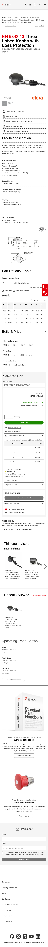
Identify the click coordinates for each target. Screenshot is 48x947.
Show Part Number (22, 291)
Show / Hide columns (35, 287)
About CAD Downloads (16, 512)
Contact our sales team (24, 529)
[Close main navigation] (44, 4)
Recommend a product (16, 435)
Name (4, 834)
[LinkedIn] (38, 936)
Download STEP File (25, 498)
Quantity (17, 417)
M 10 (30, 355)
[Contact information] (45, 293)
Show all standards (39, 595)
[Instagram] (18, 936)
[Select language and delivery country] (30, 4)
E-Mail (4, 843)
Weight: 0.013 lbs (10, 484)
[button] (25, 4)
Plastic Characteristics (14, 126)
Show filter (8, 291)
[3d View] (42, 229)
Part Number (7, 381)
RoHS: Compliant (10, 480)
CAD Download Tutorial (16, 509)
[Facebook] (11, 936)
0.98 (7, 345)
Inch (44, 300)
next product (39, 26)
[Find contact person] (45, 287)
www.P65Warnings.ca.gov (13, 476)
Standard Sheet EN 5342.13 (16, 111)
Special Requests (8, 529)
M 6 (15, 355)
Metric (36, 300)
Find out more (24, 816)
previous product (10, 26)
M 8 (22, 355)
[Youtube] (31, 936)
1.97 (31, 345)
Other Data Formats (11, 503)
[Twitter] (24, 936)
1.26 (15, 345)
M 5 (7, 355)
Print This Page (11, 116)
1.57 (23, 345)
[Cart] (35, 4)
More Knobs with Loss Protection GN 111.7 (21, 121)
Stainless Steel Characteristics (17, 131)
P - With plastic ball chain (16, 365)
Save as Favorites (14, 431)
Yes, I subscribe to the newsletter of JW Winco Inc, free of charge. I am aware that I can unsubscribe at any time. (25, 853)
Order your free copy (24, 755)
